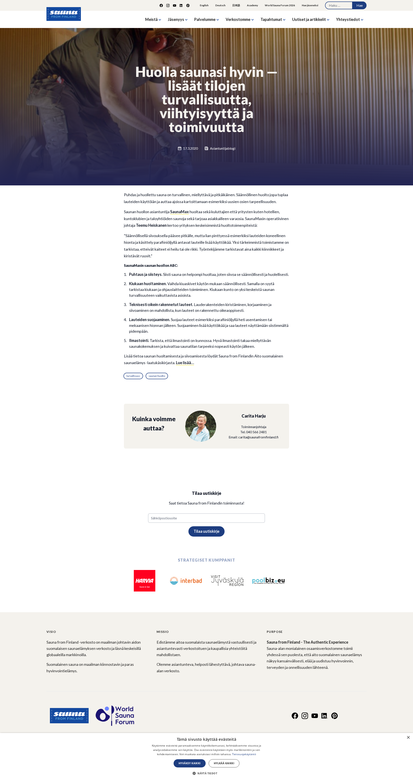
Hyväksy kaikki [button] (190, 763)
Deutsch (220, 5)
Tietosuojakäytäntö (244, 754)
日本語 (236, 5)
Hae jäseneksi (310, 5)
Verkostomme (238, 19)
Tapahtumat (271, 19)
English (204, 5)
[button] (206, 773)
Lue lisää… (185, 362)
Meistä (151, 19)
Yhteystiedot (348, 19)
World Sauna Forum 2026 (280, 5)
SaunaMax (179, 211)
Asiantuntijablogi (222, 148)
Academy (252, 5)
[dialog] (206, 757)
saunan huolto (157, 375)
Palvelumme (205, 19)
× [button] (408, 737)
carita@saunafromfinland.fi (258, 437)
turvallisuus (133, 375)
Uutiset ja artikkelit (309, 19)
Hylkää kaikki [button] (224, 763)
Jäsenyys (176, 19)
